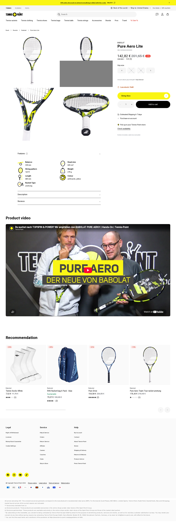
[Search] (59, 14)
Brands (108, 20)
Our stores (156, 8)
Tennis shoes (42, 20)
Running (18, 8)
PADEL (27, 8)
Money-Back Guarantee (13, 441)
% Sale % (134, 20)
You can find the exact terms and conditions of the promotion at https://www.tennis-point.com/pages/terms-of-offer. (44, 517)
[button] (161, 410)
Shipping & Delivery (80, 450)
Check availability (123, 129)
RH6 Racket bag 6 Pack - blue (59, 391)
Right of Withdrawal (12, 433)
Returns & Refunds (80, 454)
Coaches (43, 454)
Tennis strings (82, 20)
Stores (76, 446)
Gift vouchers (166, 8)
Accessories (97, 20)
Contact (76, 437)
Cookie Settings (11, 446)
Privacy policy (32, 483)
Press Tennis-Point (80, 463)
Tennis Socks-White (14, 391)
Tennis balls (68, 20)
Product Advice (79, 459)
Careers (42, 450)
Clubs (41, 459)
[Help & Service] (157, 14)
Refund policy (65, 483)
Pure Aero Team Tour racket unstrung (145, 391)
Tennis (8, 8)
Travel (124, 20)
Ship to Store (44, 463)
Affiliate (42, 446)
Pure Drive (92, 391)
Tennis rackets (11, 20)
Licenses (8, 437)
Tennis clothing (27, 20)
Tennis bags (55, 20)
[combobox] (96, 14)
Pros (116, 20)
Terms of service (54, 483)
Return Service (44, 441)
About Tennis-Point (80, 441)
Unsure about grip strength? (130, 80)
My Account (78, 433)
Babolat (23, 30)
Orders (42, 437)
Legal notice (43, 483)
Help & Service (44, 433)
